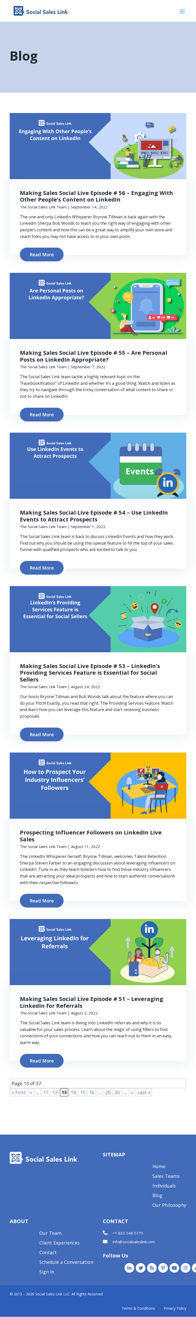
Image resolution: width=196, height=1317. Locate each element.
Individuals (164, 1186)
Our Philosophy (169, 1205)
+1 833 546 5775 (128, 1233)
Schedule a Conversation (66, 1262)
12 (54, 1092)
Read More (42, 254)
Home (158, 1167)
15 (82, 1092)
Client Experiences (59, 1243)
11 (45, 1092)
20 (108, 1092)
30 (117, 1092)
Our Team (50, 1233)
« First (19, 1092)
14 (73, 1092)
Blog (157, 1196)
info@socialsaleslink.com (134, 1241)
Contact (48, 1253)
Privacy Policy (175, 1308)
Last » (143, 1092)
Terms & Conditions (138, 1308)
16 (91, 1092)
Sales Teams (166, 1176)
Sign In (46, 1272)
